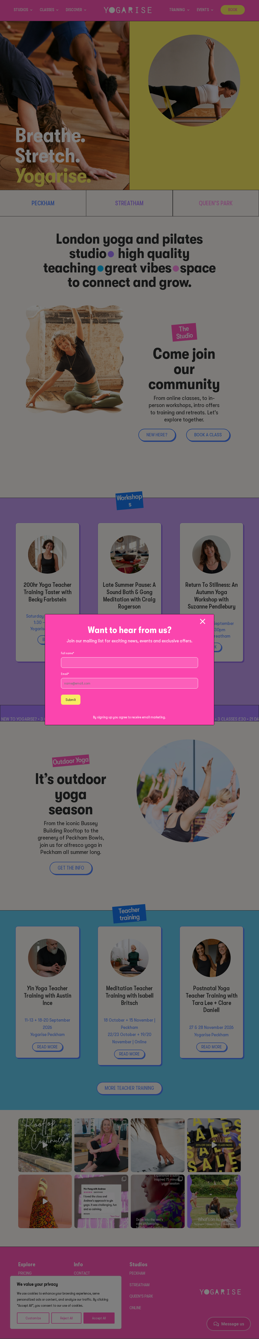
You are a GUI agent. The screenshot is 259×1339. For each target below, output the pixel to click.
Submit (71, 700)
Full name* (67, 653)
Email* (65, 674)
